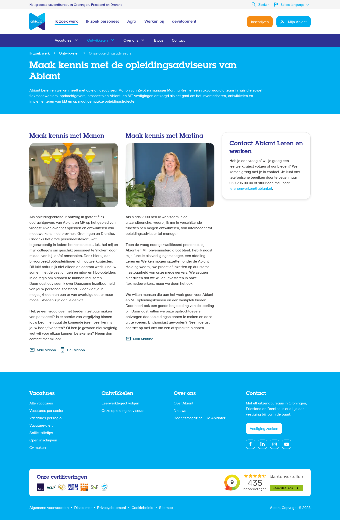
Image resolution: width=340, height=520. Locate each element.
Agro (131, 22)
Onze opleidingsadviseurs (123, 411)
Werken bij (154, 22)
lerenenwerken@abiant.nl (250, 189)
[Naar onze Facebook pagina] (250, 444)
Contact (178, 41)
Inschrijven (260, 22)
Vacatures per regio (45, 418)
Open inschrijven (43, 440)
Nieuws (180, 411)
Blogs (159, 41)
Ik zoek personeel (102, 22)
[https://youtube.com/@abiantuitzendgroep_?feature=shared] (286, 444)
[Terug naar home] (37, 22)
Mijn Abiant (297, 22)
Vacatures (63, 41)
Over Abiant (183, 403)
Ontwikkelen (97, 41)
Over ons (131, 41)
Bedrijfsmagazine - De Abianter (199, 418)
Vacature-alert (41, 426)
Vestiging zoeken (264, 429)
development (184, 22)
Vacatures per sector (46, 411)
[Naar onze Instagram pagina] (274, 444)
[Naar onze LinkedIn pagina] (262, 444)
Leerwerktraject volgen (120, 403)
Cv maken (37, 448)
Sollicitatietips (41, 433)
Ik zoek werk (66, 22)
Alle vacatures (41, 403)
